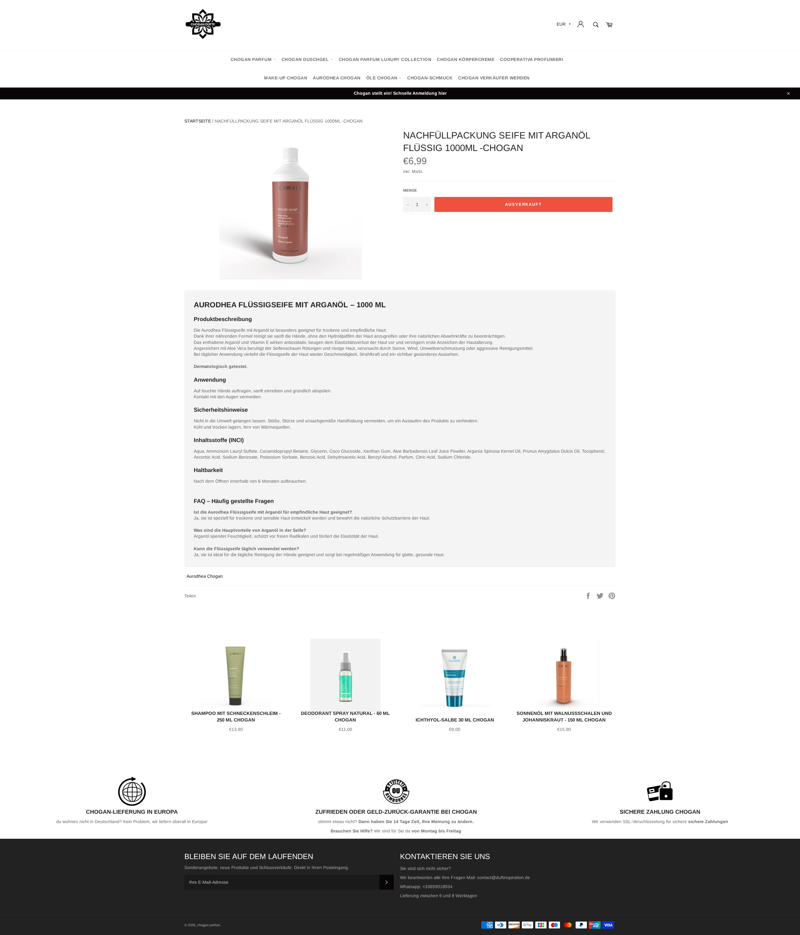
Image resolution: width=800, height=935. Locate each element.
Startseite (197, 120)
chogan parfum (252, 59)
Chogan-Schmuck (429, 77)
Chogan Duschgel (306, 59)
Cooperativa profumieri (531, 59)
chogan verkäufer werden (494, 77)
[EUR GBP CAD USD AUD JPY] (563, 25)
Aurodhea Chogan (337, 77)
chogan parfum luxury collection (385, 59)
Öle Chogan (382, 77)
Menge (410, 190)
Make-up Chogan (285, 77)
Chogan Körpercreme (465, 59)
